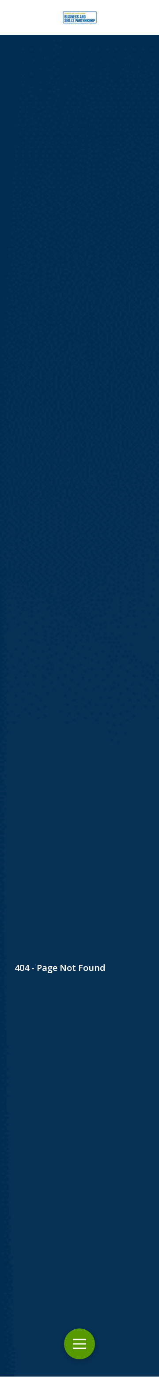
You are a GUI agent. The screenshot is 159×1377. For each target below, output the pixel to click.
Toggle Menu (79, 1343)
